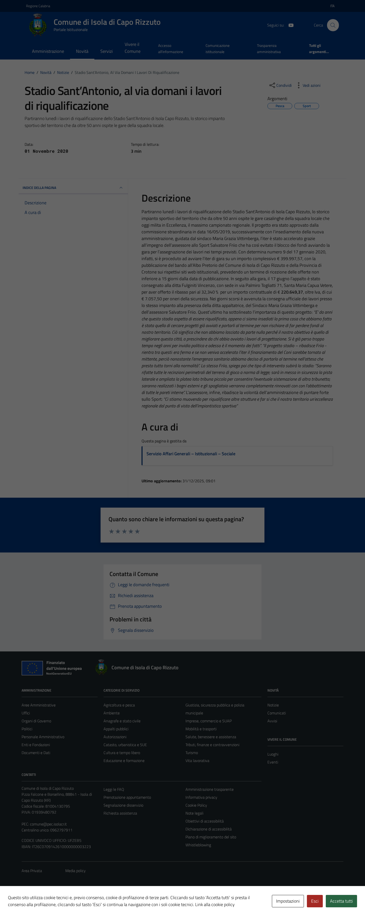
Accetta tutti (341, 901)
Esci (315, 901)
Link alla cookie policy (215, 904)
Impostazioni (288, 901)
